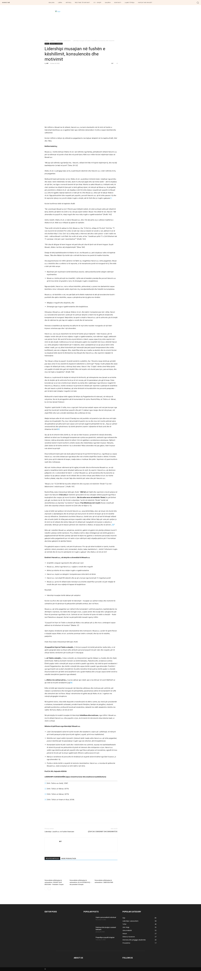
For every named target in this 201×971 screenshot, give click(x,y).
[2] (46, 789)
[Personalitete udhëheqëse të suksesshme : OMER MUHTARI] (106, 871)
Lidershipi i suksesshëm (64, 41)
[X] (51, 68)
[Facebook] (47, 68)
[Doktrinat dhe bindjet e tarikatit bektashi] (89, 930)
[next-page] (49, 888)
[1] (111, 198)
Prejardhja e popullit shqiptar (105, 937)
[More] (66, 68)
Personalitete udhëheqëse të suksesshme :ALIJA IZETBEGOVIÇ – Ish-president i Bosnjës (80, 882)
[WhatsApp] (61, 68)
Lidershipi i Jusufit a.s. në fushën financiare (59, 832)
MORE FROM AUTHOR (68, 858)
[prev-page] (46, 888)
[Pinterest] (56, 68)
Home (46, 41)
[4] (46, 800)
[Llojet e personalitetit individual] (89, 920)
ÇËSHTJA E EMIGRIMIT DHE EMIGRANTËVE (102, 832)
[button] (198, 2)
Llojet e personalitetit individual (106, 917)
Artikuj (52, 41)
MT (47, 63)
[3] (46, 794)
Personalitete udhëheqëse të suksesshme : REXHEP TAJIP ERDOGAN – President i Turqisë (54, 882)
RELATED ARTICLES (52, 858)
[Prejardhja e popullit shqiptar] (89, 940)
